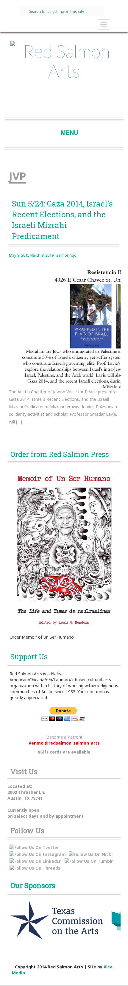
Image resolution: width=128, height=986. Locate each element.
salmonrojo (66, 255)
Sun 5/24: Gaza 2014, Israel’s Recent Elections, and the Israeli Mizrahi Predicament (62, 219)
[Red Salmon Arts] (64, 63)
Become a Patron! (64, 737)
